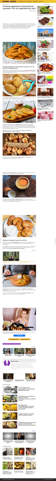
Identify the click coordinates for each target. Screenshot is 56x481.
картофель (10, 343)
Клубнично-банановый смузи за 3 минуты (44, 121)
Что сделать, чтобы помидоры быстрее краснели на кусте (18, 458)
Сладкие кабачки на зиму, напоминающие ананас (26, 414)
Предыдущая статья (14, 339)
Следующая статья (24, 339)
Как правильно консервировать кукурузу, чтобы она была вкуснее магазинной (26, 407)
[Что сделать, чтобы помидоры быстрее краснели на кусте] (19, 452)
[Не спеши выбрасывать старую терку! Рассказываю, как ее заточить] (31, 452)
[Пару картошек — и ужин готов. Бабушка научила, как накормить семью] (31, 465)
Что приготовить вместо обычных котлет (44, 26)
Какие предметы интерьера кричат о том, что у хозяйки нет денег (45, 97)
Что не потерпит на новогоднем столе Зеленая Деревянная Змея (26, 389)
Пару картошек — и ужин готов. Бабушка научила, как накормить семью (30, 472)
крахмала (29, 71)
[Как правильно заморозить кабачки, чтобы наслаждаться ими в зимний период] (10, 398)
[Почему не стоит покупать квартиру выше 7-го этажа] (45, 33)
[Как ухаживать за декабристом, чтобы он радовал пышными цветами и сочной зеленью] (45, 44)
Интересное (29, 1)
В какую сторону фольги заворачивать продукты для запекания (43, 109)
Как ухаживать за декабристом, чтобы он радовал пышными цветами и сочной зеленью (44, 49)
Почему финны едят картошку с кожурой (18, 472)
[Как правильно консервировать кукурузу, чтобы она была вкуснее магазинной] (10, 407)
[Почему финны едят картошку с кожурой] (19, 465)
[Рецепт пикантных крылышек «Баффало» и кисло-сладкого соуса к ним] (45, 67)
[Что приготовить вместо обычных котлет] (45, 21)
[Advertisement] (19, 35)
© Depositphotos (5, 64)
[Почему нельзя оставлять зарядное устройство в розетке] (8, 452)
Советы (40, 1)
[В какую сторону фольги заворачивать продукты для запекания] (45, 103)
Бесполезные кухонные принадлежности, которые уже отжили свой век (44, 85)
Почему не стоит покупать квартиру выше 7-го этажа (45, 38)
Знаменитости (21, 1)
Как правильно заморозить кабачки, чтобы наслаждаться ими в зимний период (27, 398)
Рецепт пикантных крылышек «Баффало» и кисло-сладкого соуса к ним (45, 73)
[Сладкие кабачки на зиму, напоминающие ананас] (10, 416)
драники (9, 23)
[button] (52, 1)
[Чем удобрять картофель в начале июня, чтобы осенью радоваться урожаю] (8, 465)
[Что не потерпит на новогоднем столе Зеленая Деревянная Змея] (10, 390)
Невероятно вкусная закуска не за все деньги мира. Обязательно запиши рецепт (27, 424)
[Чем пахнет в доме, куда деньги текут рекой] (45, 10)
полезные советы (16, 343)
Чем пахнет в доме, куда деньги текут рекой (44, 15)
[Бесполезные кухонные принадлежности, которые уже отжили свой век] (45, 80)
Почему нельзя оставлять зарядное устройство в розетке (7, 458)
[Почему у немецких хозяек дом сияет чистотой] (45, 56)
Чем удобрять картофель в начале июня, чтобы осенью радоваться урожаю (7, 472)
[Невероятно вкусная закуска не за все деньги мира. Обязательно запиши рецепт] (10, 425)
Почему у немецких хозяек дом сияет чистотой (44, 61)
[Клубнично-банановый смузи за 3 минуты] (45, 115)
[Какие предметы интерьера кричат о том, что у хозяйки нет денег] (45, 92)
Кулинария (35, 1)
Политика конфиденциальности (8, 479)
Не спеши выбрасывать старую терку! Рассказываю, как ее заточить (30, 458)
